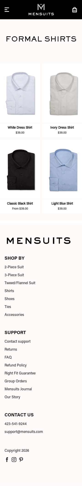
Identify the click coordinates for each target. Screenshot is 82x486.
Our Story (12, 397)
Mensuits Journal (18, 389)
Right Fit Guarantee (20, 373)
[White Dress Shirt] (20, 93)
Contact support (18, 342)
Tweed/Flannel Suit (20, 283)
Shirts (9, 291)
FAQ (8, 357)
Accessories (14, 315)
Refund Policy (16, 365)
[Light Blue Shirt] (62, 169)
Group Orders (16, 381)
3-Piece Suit (14, 275)
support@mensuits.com (24, 432)
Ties (8, 307)
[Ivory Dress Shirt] (62, 93)
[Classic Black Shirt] (20, 169)
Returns (11, 350)
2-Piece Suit (14, 267)
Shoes (10, 299)
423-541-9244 (16, 424)
